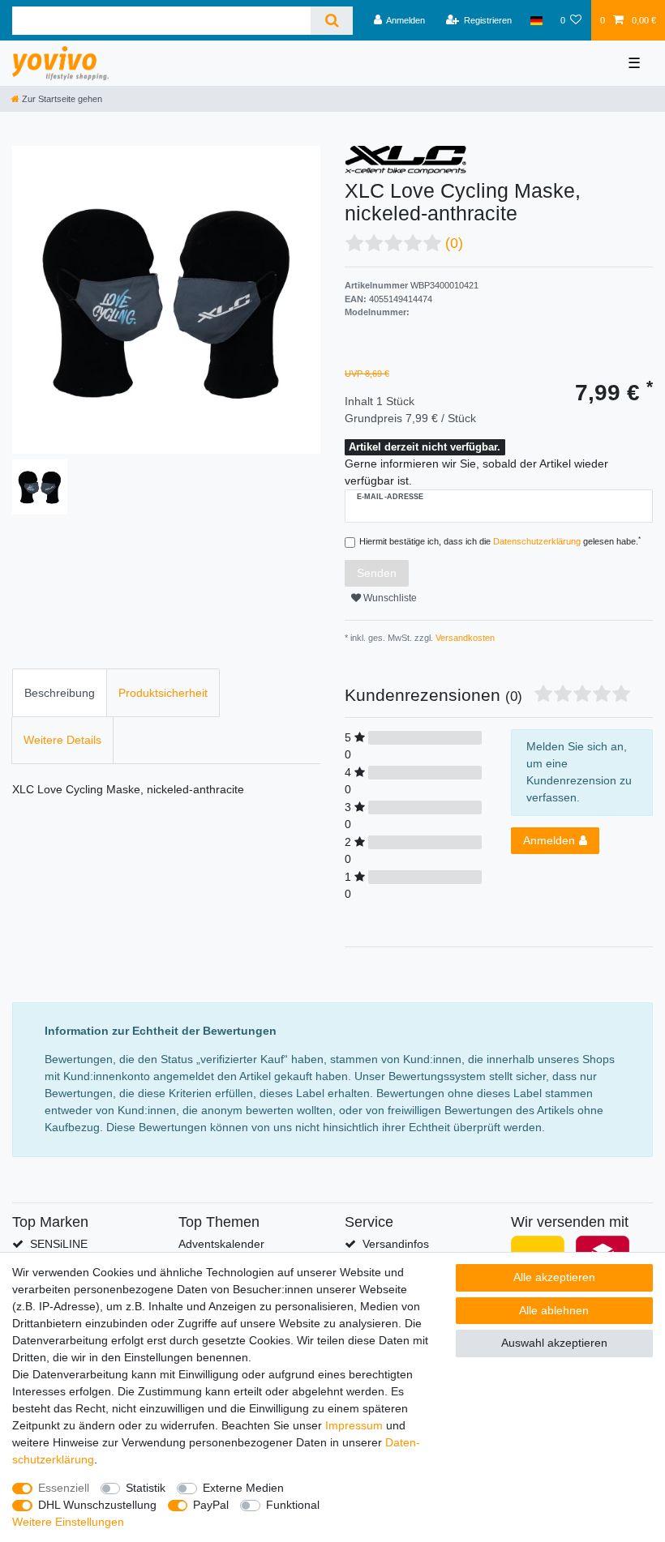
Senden (377, 572)
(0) (454, 243)
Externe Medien (243, 1487)
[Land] (536, 20)
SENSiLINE (59, 1243)
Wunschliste (389, 598)
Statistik (145, 1487)
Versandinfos (396, 1243)
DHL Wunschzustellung (97, 1504)
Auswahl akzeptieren (554, 1342)
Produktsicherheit (163, 692)
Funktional (293, 1504)
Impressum (354, 1425)
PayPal (211, 1504)
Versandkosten (464, 638)
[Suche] (331, 20)
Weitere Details (62, 739)
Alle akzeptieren (554, 1277)
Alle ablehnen (554, 1310)
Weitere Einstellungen (68, 1521)
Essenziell (63, 1487)
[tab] (59, 692)
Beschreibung (59, 692)
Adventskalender (221, 1243)
